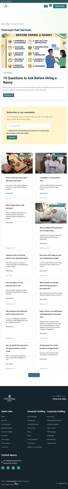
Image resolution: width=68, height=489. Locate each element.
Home (3, 24)
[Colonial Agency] (5, 6)
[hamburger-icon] (46, 6)
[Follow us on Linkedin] (13, 467)
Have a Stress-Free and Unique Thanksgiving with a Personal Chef (51, 314)
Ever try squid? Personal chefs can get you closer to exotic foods (17, 348)
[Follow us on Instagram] (2, 467)
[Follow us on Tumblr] (18, 467)
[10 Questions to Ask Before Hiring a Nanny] (34, 51)
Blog (7, 24)
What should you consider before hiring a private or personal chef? (49, 286)
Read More (7, 95)
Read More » (10, 193)
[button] (50, 5)
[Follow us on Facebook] (8, 467)
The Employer (8, 72)
